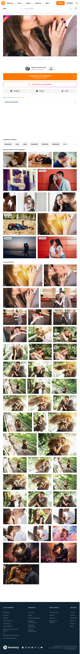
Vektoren (10, 3)
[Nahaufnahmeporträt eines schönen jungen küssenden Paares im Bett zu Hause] (15, 159)
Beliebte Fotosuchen (32, 625)
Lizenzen (31, 611)
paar (17, 143)
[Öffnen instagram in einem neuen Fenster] (26, 646)
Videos (28, 3)
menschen (8, 143)
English (71, 611)
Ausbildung (7, 623)
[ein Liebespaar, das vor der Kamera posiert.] (58, 297)
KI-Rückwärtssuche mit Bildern (10, 629)
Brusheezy (6, 611)
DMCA (30, 614)
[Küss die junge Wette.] (57, 223)
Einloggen (70, 3)
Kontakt (51, 614)
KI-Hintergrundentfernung (11, 633)
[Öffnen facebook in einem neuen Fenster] (23, 646)
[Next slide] (72, 143)
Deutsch (71, 620)
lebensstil (55, 143)
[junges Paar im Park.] (15, 368)
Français (71, 623)
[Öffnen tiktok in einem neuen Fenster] (35, 646)
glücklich (45, 143)
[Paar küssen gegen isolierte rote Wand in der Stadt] (57, 179)
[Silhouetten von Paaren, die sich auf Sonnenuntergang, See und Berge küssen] (19, 247)
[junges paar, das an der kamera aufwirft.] (40, 368)
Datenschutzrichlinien (69, 647)
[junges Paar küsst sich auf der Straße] (19, 179)
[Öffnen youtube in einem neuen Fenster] (41, 646)
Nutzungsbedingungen (54, 647)
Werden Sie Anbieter (53, 620)
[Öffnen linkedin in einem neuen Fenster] (29, 646)
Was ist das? (20, 97)
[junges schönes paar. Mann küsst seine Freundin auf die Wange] (62, 201)
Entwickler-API (7, 625)
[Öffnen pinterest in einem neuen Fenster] (32, 646)
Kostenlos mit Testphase (40, 77)
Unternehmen (7, 620)
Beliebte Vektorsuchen (32, 620)
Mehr (47, 3)
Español (71, 614)
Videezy (5, 617)
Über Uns (52, 617)
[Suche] (70, 8)
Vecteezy (6, 614)
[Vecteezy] (3, 3)
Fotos (19, 3)
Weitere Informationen (11, 101)
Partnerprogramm (34, 617)
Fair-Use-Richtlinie (68, 648)
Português (72, 617)
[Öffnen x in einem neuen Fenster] (38, 646)
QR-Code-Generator (9, 637)
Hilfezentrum (53, 611)
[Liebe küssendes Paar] (65, 159)
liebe (25, 143)
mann (65, 143)
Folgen (51, 69)
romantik (34, 143)
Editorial (38, 3)
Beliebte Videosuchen (32, 629)
